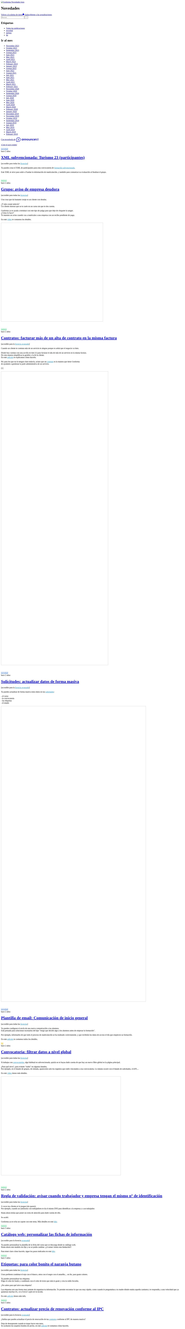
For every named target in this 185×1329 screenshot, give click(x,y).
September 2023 (12, 50)
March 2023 (11, 62)
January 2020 (11, 111)
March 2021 (11, 84)
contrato (50, 362)
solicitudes (50, 692)
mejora (8, 33)
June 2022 (10, 71)
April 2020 (10, 105)
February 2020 (12, 109)
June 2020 (10, 100)
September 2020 (12, 93)
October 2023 (11, 48)
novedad (9, 30)
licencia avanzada (22, 344)
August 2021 (11, 73)
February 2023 (12, 64)
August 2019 (11, 123)
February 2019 (12, 134)
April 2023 (10, 59)
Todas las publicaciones (15, 28)
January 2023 (11, 66)
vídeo (9, 219)
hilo (55, 1222)
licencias (24, 163)
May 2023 (10, 57)
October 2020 (11, 91)
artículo (10, 357)
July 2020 (10, 98)
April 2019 (10, 130)
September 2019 (12, 121)
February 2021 (12, 87)
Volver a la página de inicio (12, 15)
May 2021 (10, 80)
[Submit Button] (26, 17)
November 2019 (12, 116)
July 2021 (10, 75)
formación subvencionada (64, 168)
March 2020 (11, 107)
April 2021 (10, 82)
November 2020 (12, 89)
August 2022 (11, 68)
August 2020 (11, 96)
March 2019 (11, 132)
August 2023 (11, 53)
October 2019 (11, 118)
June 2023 (10, 55)
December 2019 (12, 114)
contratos (52, 1319)
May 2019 (10, 127)
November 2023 (12, 46)
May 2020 (10, 102)
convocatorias (18, 1062)
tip (7, 35)
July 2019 (10, 125)
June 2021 (10, 77)
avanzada (25, 1240)
